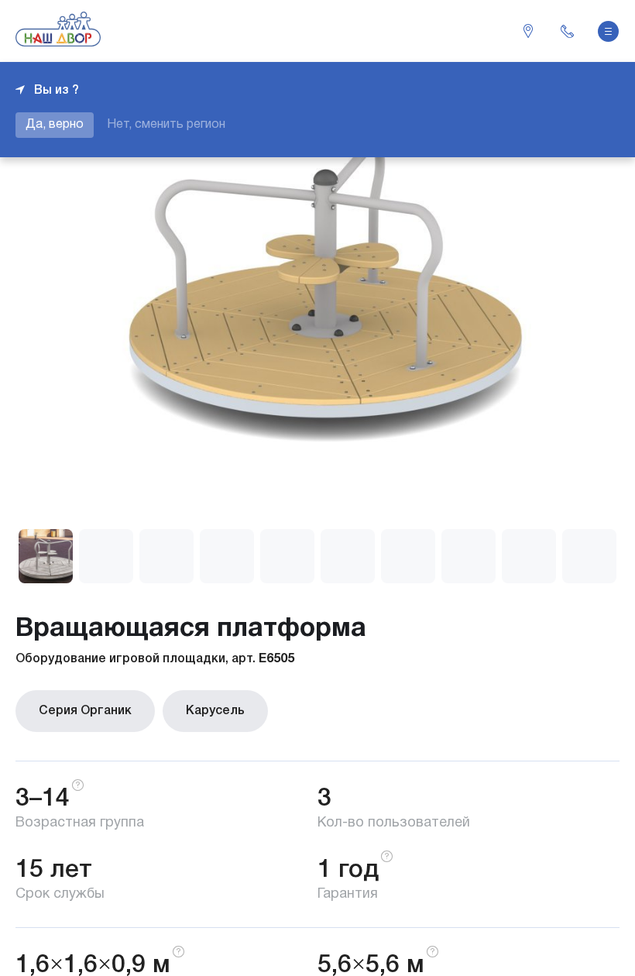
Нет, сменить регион (166, 124)
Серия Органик (85, 711)
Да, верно (55, 124)
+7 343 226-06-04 (566, 31)
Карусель (215, 711)
